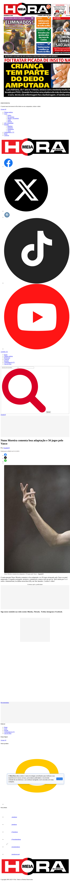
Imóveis (10, 121)
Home (5, 134)
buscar (48, 412)
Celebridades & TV (9, 362)
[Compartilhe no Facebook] (5, 455)
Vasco (9, 130)
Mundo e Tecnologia (13, 118)
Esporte (6, 730)
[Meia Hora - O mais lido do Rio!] (35, 156)
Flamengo (10, 127)
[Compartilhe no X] (5, 458)
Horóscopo (7, 358)
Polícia (9, 115)
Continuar (59, 779)
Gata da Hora (7, 364)
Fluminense (11, 129)
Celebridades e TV (9, 132)
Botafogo (10, 126)
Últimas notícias (8, 112)
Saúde (9, 120)
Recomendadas (5, 702)
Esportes (6, 124)
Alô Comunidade (8, 123)
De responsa (11, 117)
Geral (5, 114)
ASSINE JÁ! (4, 352)
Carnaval (6, 135)
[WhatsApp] (5, 461)
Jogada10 (3, 414)
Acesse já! (3, 109)
